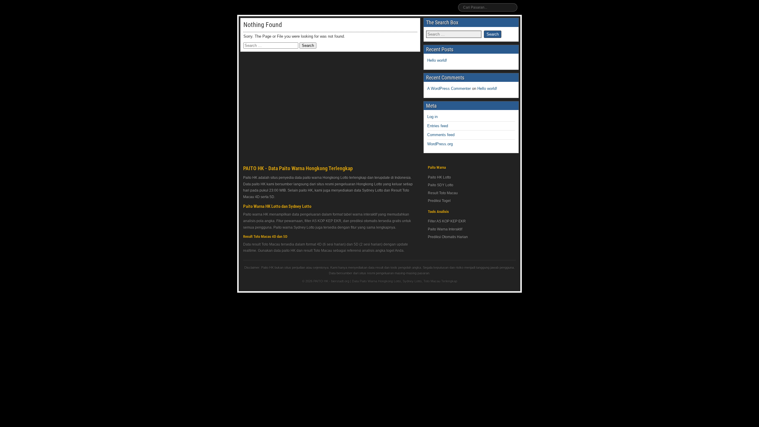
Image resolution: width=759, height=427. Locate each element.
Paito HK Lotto (439, 177)
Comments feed (441, 135)
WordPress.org (440, 144)
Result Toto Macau (443, 193)
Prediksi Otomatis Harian (448, 237)
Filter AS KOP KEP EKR (447, 221)
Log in (432, 116)
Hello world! (437, 60)
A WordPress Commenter (449, 88)
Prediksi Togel (439, 201)
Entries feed (437, 126)
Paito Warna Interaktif (445, 229)
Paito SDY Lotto (440, 185)
